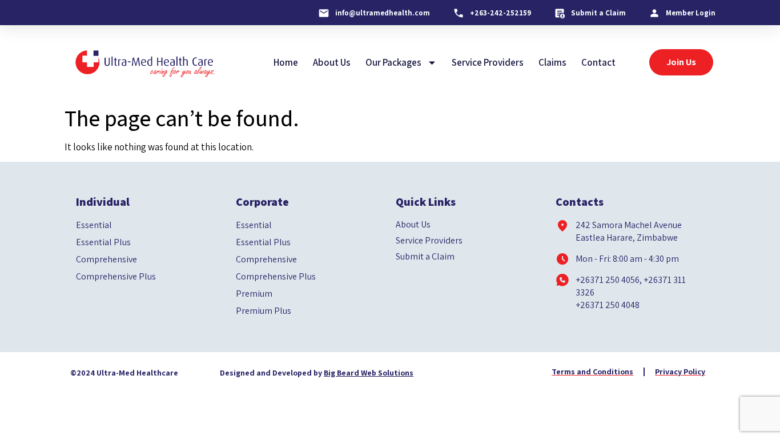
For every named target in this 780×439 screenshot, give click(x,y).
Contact (598, 62)
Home (286, 62)
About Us (332, 62)
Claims (552, 62)
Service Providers (488, 62)
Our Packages (393, 62)
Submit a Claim (425, 256)
